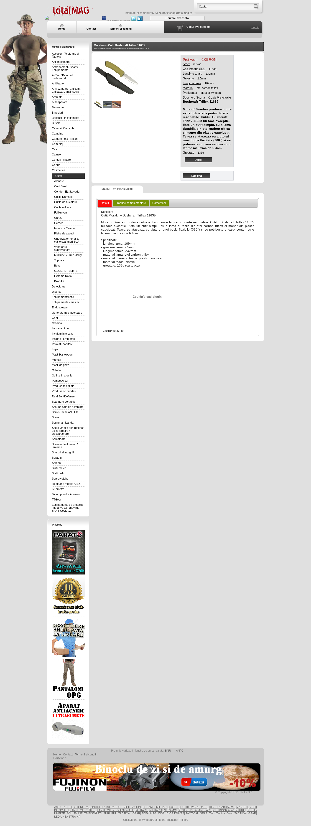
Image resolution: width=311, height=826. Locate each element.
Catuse (56, 154)
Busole (56, 123)
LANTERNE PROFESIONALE (115, 810)
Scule (55, 417)
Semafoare (59, 439)
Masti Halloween (62, 354)
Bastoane (58, 107)
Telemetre (58, 489)
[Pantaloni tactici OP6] (68, 679)
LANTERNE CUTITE (82, 810)
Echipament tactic (63, 297)
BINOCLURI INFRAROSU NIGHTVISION (115, 807)
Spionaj (56, 463)
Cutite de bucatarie (66, 202)
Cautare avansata (177, 18)
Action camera (61, 62)
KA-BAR (59, 281)
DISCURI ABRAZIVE (222, 807)
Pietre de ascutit (64, 233)
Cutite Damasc (63, 196)
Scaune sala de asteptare (68, 407)
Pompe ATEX (60, 380)
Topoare (59, 260)
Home (96, 49)
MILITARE (141, 810)
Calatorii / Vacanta (63, 128)
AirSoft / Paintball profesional (62, 77)
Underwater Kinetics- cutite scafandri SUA (67, 240)
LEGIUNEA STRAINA (67, 816)
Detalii (198, 159)
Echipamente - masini (65, 302)
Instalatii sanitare (62, 344)
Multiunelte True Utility (68, 255)
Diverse (56, 291)
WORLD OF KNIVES (171, 813)
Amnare (59, 181)
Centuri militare (61, 159)
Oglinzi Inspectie (62, 375)
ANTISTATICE (62, 807)
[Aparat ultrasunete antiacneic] (68, 720)
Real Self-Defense (63, 396)
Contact (68, 754)
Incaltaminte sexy (62, 333)
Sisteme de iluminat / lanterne (65, 446)
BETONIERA (81, 807)
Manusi (56, 359)
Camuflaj (57, 144)
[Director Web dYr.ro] (67, 761)
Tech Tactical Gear (221, 813)
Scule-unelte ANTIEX (65, 412)
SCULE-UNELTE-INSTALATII (84, 813)
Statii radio (58, 473)
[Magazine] (90, 761)
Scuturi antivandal (63, 422)
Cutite (59, 176)
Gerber (58, 223)
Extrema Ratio (63, 276)
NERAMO (170, 810)
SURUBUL (110, 813)
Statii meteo (59, 468)
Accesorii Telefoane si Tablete (65, 55)
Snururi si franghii (63, 452)
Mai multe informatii (117, 189)
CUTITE (174, 807)
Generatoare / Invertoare (67, 312)
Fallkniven (60, 212)
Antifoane (58, 83)
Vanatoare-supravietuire (62, 248)
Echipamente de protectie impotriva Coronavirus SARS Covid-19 (68, 507)
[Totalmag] (70, 14)
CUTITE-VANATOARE (193, 807)
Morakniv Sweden (65, 228)
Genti (55, 318)
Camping (57, 133)
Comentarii (159, 203)
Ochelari (57, 370)
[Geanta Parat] (68, 552)
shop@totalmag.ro (180, 13)
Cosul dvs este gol (198, 26)
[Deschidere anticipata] (68, 637)
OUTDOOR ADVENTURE (229, 810)
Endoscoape (60, 307)
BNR (168, 750)
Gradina (57, 323)
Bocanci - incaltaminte (65, 117)
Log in (255, 27)
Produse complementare (130, 203)
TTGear (56, 499)
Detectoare (59, 286)
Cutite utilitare (62, 207)
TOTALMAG (149, 813)
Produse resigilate (63, 386)
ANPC (180, 750)
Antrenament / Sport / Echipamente (65, 69)
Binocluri (57, 112)
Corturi (56, 165)
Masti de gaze (60, 365)
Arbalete (57, 97)
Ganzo (58, 217)
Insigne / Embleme (63, 339)
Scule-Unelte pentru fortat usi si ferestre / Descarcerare (68, 430)
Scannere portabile (64, 401)
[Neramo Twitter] (133, 20)
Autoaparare (59, 102)
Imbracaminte (60, 328)
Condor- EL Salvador (67, 191)
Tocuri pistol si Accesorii (66, 494)
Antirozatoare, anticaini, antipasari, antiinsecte (66, 90)
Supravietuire (60, 478)
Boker (57, 265)
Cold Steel (60, 186)
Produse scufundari (64, 391)
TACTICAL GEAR (129, 813)
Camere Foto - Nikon (65, 138)
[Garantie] (68, 596)
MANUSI (241, 807)
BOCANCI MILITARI (155, 807)
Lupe (55, 349)
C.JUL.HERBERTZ (65, 270)
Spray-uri (57, 457)
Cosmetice (58, 170)
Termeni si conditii (86, 754)
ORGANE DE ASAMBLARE (195, 810)
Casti (55, 149)
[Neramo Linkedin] (140, 20)
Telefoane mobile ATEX (66, 483)
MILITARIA (155, 810)
